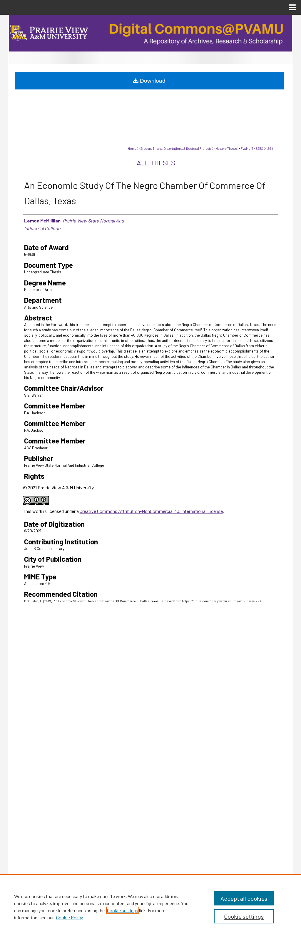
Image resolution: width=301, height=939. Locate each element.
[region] (150, 906)
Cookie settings (122, 910)
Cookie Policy (69, 917)
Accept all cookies (243, 898)
